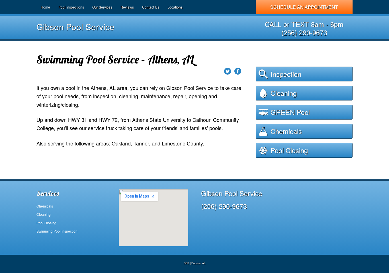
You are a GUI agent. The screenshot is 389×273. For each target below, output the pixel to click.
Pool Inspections (71, 7)
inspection (104, 96)
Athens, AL (103, 87)
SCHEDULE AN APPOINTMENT (304, 7)
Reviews (127, 7)
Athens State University (158, 119)
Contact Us (150, 7)
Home (45, 7)
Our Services (102, 7)
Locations (175, 7)
